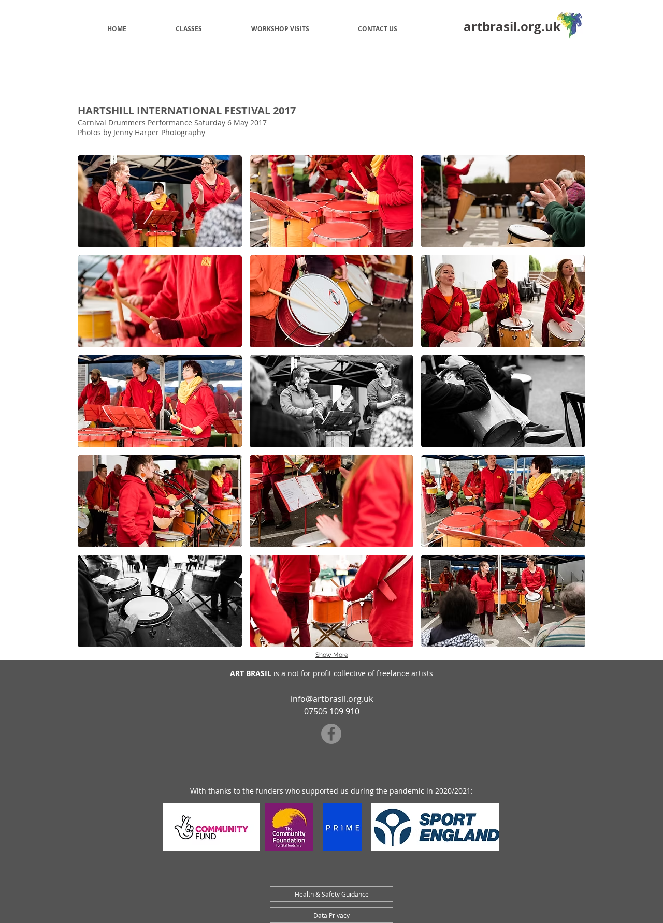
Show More (331, 654)
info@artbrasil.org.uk (332, 699)
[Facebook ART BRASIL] (331, 734)
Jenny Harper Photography (159, 132)
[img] (160, 201)
